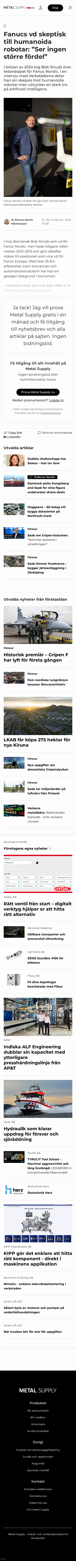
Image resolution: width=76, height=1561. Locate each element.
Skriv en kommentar (57, 432)
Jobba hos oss (38, 1502)
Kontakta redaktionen (38, 1489)
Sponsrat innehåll (38, 1470)
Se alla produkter (38, 1431)
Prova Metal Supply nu (38, 392)
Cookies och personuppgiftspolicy (38, 1450)
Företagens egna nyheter (26, 849)
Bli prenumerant (38, 1410)
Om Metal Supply (38, 1509)
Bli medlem (38, 1417)
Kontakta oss (38, 1496)
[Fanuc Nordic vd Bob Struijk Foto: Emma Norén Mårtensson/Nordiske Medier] (38, 147)
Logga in (56, 400)
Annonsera (38, 1424)
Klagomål (38, 1463)
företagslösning (50, 413)
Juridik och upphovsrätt (38, 1456)
